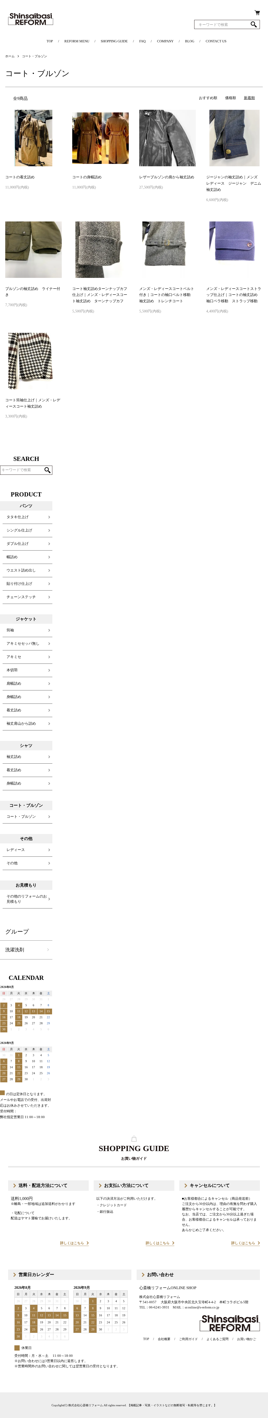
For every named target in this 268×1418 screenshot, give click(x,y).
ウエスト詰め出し (21, 570)
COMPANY (165, 41)
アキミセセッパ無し (23, 643)
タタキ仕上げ (18, 517)
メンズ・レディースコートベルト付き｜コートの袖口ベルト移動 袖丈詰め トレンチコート (166, 295)
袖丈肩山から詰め (21, 723)
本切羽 (12, 670)
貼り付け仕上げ (19, 584)
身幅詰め (14, 697)
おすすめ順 (208, 98)
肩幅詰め (14, 683)
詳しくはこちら (72, 1243)
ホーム (10, 56)
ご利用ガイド (188, 1339)
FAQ (142, 41)
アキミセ (14, 657)
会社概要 (164, 1339)
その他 (12, 863)
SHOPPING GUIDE (114, 41)
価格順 (230, 98)
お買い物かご (246, 1339)
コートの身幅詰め (87, 177)
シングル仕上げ (19, 530)
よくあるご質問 (217, 1339)
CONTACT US (216, 41)
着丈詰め (14, 710)
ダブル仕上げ (18, 544)
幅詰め (12, 557)
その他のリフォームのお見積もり (27, 899)
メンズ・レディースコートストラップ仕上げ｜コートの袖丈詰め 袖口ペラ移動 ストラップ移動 (233, 295)
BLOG (189, 41)
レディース (16, 850)
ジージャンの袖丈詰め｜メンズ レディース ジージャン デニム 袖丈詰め (235, 183)
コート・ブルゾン (34, 56)
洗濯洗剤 (14, 949)
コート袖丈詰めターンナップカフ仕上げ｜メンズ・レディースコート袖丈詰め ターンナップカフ (99, 295)
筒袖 (10, 630)
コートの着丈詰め (20, 177)
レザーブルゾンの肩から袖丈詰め (166, 177)
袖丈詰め (14, 757)
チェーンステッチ (21, 597)
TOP (50, 41)
